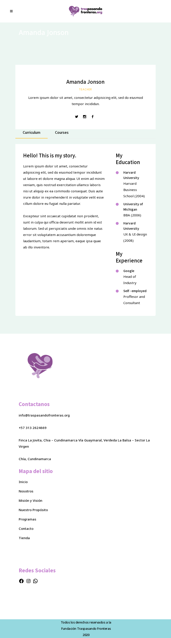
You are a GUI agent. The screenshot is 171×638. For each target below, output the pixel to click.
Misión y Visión (30, 500)
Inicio (23, 482)
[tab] (31, 133)
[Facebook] (21, 582)
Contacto (26, 528)
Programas (27, 519)
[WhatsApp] (35, 582)
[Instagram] (28, 582)
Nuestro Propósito (33, 510)
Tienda (24, 538)
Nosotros (26, 491)
